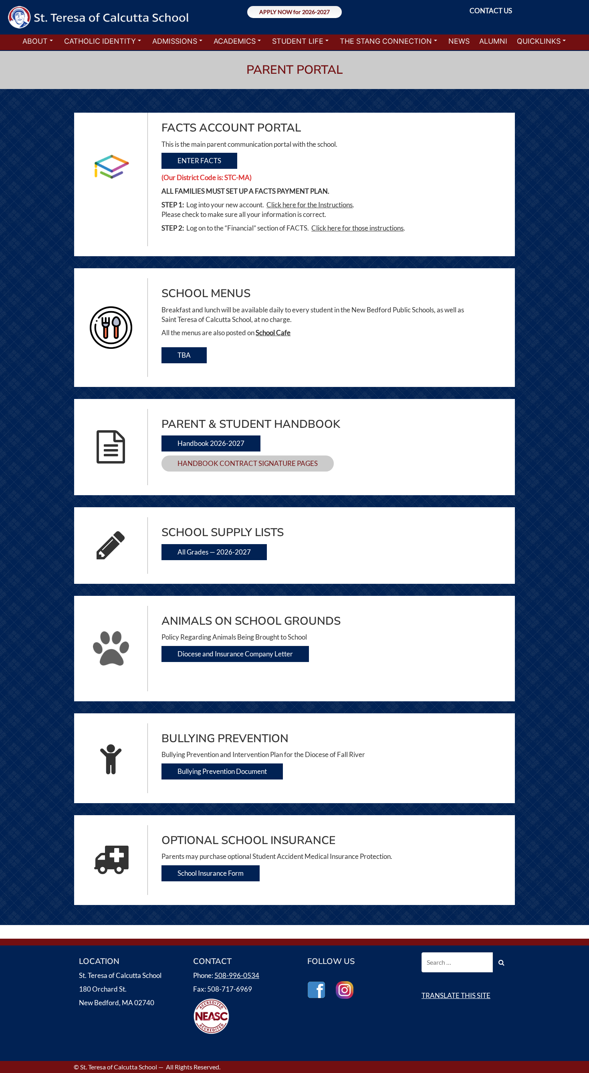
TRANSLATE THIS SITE (456, 995)
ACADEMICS (235, 41)
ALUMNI (493, 41)
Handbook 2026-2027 (211, 443)
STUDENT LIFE (297, 41)
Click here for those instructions (357, 228)
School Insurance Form (211, 873)
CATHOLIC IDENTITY (100, 41)
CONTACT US (491, 10)
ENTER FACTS (199, 160)
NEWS (459, 41)
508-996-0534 (236, 975)
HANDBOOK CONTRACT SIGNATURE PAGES (248, 463)
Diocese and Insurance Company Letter (235, 654)
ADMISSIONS (174, 41)
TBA (184, 355)
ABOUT (35, 41)
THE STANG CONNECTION (386, 41)
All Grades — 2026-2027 (214, 552)
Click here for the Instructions (309, 204)
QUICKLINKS (539, 41)
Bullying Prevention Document (222, 771)
